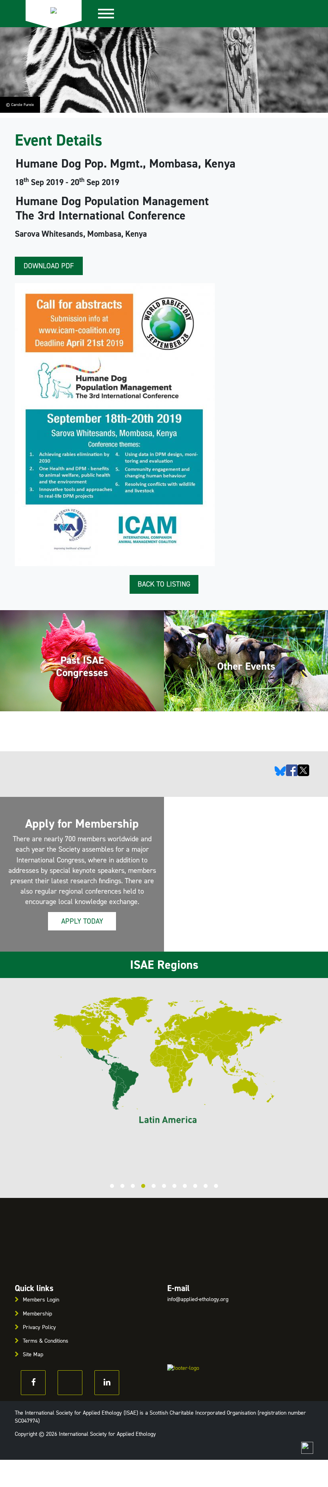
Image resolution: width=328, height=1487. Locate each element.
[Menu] (110, 13)
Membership (37, 1313)
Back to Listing (164, 584)
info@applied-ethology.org (197, 1299)
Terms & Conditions (45, 1341)
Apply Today (82, 921)
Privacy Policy (39, 1327)
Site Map (33, 1354)
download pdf (49, 266)
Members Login (41, 1299)
